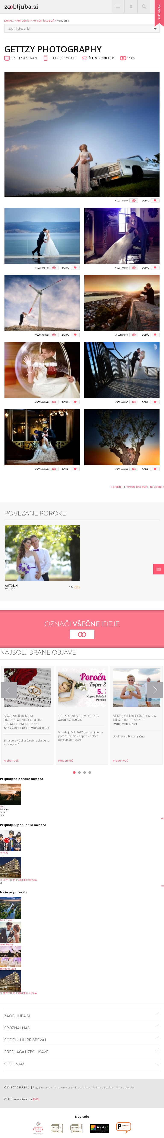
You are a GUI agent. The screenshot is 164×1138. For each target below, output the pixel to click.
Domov (8, 20)
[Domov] (36, 6)
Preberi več (11, 760)
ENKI (35, 1099)
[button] (158, 569)
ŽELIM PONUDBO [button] (102, 58)
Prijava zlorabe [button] (125, 1087)
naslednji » (157, 487)
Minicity (4, 852)
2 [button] (79, 772)
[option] (27, 715)
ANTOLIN (11, 585)
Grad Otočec (6, 920)
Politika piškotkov (103, 1087)
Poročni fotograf (43, 20)
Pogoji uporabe (42, 1087)
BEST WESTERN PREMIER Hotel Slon (18, 879)
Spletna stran (24, 58)
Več (162, 818)
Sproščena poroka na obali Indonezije (134, 718)
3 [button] (84, 772)
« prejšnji (116, 487)
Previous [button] (9, 690)
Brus (2, 806)
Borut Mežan (6, 944)
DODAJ (145, 200)
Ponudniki (22, 20)
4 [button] (89, 772)
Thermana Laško (8, 968)
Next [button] (154, 690)
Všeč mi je (133, 200)
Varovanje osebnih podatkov (72, 1087)
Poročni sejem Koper (78, 716)
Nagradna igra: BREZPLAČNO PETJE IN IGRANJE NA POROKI (23, 720)
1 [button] (74, 772)
